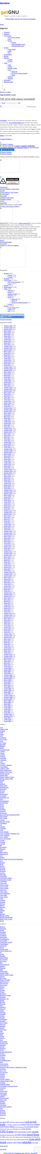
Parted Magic (4, 958)
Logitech (2, 900)
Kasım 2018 (7, 485)
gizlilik (23, 1129)
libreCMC (3, 874)
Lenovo (2, 873)
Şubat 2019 (7, 480)
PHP (1, 970)
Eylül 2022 (7, 406)
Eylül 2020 (7, 447)
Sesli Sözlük (3, 1023)
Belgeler (6, 58)
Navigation (5, 3)
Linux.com (3, 883)
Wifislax (2, 1101)
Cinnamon (3, 760)
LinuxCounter (4, 885)
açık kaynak (22, 1122)
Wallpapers (7, 80)
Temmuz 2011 (8, 635)
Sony (1, 1040)
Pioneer (2, 976)
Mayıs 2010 (7, 659)
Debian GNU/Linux (6, 772)
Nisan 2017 (7, 517)
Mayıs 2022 (7, 413)
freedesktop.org (17, 1129)
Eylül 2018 (7, 488)
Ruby (1, 1006)
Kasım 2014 (7, 567)
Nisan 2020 (7, 456)
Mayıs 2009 (7, 680)
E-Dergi (10, 61)
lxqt (1, 1137)
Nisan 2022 (7, 415)
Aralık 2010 (7, 647)
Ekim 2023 (7, 384)
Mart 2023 (7, 396)
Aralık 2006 (7, 719)
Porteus (2, 987)
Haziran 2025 (8, 350)
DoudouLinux (4, 787)
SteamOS (3, 1048)
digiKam (2, 784)
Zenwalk (2, 1112)
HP (1, 845)
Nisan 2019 (7, 476)
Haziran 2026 (8, 329)
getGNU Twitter (5, 821)
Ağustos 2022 (8, 408)
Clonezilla (3, 758)
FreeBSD (3, 809)
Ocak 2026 (7, 338)
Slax (1, 1031)
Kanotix (2, 862)
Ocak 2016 (7, 543)
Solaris (2, 1036)
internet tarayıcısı (10, 1135)
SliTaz (2, 1033)
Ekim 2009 (7, 671)
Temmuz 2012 (8, 615)
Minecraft (14, 71)
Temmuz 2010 (8, 656)
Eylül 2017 (7, 509)
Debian (13, 42)
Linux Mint (3, 895)
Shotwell (2, 1024)
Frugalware (3, 813)
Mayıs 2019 (7, 474)
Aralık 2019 (7, 463)
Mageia (2, 905)
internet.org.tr (4, 854)
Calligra (2, 751)
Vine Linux (3, 1093)
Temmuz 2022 (8, 409)
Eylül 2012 (7, 611)
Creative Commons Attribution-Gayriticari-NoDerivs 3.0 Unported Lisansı (17, 146)
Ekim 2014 (7, 569)
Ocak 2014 (7, 584)
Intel (1, 850)
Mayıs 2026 (7, 331)
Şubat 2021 (7, 439)
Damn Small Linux (6, 770)
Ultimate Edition (5, 1084)
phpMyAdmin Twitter (6, 975)
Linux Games (4, 886)
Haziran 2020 (8, 452)
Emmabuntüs (4, 803)
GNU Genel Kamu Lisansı (22, 1132)
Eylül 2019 (7, 468)
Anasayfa (7, 32)
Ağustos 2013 (8, 593)
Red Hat (2, 1002)
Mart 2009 (7, 683)
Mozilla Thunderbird (6, 917)
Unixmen (3, 1088)
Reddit (2, 1000)
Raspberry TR (4, 999)
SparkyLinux (4, 1043)
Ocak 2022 (7, 420)
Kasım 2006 (7, 721)
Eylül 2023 (7, 385)
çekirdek (27, 1142)
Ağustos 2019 (8, 469)
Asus (1, 741)
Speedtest (3, 1045)
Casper (2, 753)
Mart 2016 (7, 540)
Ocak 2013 (7, 605)
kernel (30, 1134)
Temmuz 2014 (8, 574)
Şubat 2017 (7, 521)
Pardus (2, 954)
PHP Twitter (3, 971)
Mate (1, 909)
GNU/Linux (7, 36)
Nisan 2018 (7, 497)
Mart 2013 (7, 601)
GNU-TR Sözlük (5, 839)
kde (16, 1135)
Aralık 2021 (7, 421)
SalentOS (3, 1007)
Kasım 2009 (7, 670)
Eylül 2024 (7, 365)
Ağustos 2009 (8, 675)
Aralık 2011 (7, 627)
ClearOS (2, 756)
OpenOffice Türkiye (6, 942)
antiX (1, 732)
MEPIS (2, 910)
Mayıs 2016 (7, 536)
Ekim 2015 (7, 548)
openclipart (3, 937)
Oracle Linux (4, 949)
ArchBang (3, 738)
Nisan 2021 (7, 435)
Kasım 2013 (7, 587)
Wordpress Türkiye (6, 1106)
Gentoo (2, 820)
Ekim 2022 (7, 404)
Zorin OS (3, 1115)
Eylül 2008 (7, 694)
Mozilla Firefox (4, 916)
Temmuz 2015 (8, 553)
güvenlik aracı (3, 1135)
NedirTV (10, 77)
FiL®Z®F (3, 1149)
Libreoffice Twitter (5, 880)
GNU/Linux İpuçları (14, 37)
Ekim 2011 (7, 630)
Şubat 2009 (7, 685)
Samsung (3, 1012)
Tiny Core (3, 1071)
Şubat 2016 (7, 541)
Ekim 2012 (7, 610)
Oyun (9, 70)
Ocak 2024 (7, 379)
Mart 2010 (7, 663)
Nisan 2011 (7, 641)
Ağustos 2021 (8, 428)
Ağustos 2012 (8, 613)
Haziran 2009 (8, 678)
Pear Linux (3, 961)
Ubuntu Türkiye (5, 1079)
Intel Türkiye (4, 852)
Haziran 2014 (8, 575)
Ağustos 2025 (8, 346)
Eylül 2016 (7, 529)
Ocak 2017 (7, 522)
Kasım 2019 (7, 464)
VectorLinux (4, 1091)
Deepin (2, 780)
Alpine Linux (4, 729)
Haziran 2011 (8, 637)
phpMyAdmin (4, 973)
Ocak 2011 (7, 646)
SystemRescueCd (5, 1060)
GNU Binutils (4, 832)
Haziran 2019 (8, 473)
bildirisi (2, 135)
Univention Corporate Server (8, 1086)
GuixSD (2, 844)
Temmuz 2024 (8, 368)
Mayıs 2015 (7, 557)
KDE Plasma (22, 1135)
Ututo (1, 1089)
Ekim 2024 (7, 363)
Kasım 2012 (7, 608)
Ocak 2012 (7, 625)
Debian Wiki (4, 775)
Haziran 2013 (8, 596)
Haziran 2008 (8, 699)
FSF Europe (3, 816)
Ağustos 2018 (8, 490)
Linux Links (3, 892)
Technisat (3, 1069)
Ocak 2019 (7, 481)
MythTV (2, 927)
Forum (10, 41)
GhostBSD (3, 823)
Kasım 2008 (7, 690)
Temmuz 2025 (8, 348)
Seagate (2, 1017)
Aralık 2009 (7, 668)
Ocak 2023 (7, 399)
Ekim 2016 (7, 528)
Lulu (32, 129)
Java (1, 856)
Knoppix (2, 868)
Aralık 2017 (7, 504)
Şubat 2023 (7, 397)
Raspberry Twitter (5, 995)
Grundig (2, 842)
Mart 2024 (7, 375)
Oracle (2, 947)
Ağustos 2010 (8, 654)
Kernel (2, 866)
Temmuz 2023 (8, 389)
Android (2, 731)
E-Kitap (10, 59)
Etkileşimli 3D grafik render (6, 1129)
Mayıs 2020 (7, 454)
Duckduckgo (4, 794)
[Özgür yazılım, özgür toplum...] (14, 17)
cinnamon (15, 1124)
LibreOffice (3, 876)
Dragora (2, 791)
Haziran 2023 (8, 391)
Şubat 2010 (7, 664)
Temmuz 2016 (8, 533)
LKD (1, 898)
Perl (1, 963)
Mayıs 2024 (7, 372)
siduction (2, 1026)
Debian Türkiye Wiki (6, 779)
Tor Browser (4, 1072)
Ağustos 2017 (8, 510)
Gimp (9, 65)
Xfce (1, 1108)
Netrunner (3, 928)
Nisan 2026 (7, 332)
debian (19, 1124)
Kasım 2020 (7, 444)
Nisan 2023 (7, 394)
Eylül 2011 (7, 632)
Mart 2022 (7, 416)
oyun (11, 1137)
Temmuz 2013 (8, 594)
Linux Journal (4, 888)
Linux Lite (3, 890)
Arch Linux (3, 739)
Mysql (2, 921)
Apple (2, 734)
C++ (6, 1124)
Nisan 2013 (7, 599)
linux (36, 1134)
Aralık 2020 (7, 442)
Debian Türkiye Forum (7, 777)
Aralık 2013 (7, 586)
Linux (9, 39)
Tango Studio (4, 1064)
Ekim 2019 (7, 466)
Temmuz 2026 (8, 327)
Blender (2, 746)
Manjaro (2, 907)
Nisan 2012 (7, 620)
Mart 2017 (7, 519)
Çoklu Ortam (12, 49)
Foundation (3, 120)
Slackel (2, 1028)
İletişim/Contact (8, 82)
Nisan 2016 (7, 538)
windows (10, 1142)
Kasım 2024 (7, 362)
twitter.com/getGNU (24, 223)
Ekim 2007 (7, 711)
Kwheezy (3, 871)
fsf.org (2, 240)
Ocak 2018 (7, 502)
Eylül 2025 (7, 344)
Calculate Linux (5, 750)
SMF (1, 1035)
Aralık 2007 (7, 709)
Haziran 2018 (8, 493)
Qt (1, 952)
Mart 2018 (7, 498)
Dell (1, 782)
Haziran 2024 (8, 370)
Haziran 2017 (8, 514)
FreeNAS (3, 811)
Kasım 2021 (7, 423)
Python (10, 66)
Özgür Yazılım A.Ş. (6, 951)
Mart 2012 (7, 622)
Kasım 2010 (7, 649)
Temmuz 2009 (8, 676)
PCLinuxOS (4, 959)
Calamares (10, 1124)
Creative (2, 763)
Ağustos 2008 (8, 695)
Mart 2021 (7, 437)
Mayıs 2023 (7, 392)
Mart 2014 (7, 581)
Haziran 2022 (8, 411)
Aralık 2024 (7, 360)
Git (1, 825)
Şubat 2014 (7, 582)
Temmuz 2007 (8, 716)
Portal (13, 75)
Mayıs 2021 (7, 433)
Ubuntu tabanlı (21, 1139)
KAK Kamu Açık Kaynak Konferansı (11, 859)
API (7, 1122)
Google (2, 840)
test (31, 1137)
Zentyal (2, 1110)
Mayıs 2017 (7, 516)
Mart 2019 (7, 478)
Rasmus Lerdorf (19, 1137)
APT (1, 736)
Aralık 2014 (7, 565)
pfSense (2, 966)
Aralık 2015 (7, 545)
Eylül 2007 (7, 712)
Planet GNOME (5, 980)
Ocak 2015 (7, 563)
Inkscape (2, 849)
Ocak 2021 (7, 440)
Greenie (2, 827)
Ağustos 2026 (8, 326)
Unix (26, 1139)
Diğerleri (10, 78)
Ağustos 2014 (8, 572)
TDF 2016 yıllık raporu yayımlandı (17, 99)
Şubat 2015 (7, 562)
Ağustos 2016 (8, 531)
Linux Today (4, 897)
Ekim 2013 (7, 589)
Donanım (6, 34)
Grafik (10, 51)
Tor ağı (11, 1139)
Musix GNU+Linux (6, 919)
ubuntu (14, 1139)
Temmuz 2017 (8, 512)
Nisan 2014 (7, 579)
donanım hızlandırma (19, 1126)
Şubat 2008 (7, 706)
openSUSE (3, 946)
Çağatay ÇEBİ (4, 768)
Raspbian (3, 997)
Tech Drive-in (4, 1065)
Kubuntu (2, 869)
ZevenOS (3, 1113)
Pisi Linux (3, 978)
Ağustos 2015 (8, 552)
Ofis (9, 53)
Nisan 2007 (7, 718)
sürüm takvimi (26, 1137)
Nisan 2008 (7, 702)
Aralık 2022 (7, 401)
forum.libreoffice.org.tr (18, 44)
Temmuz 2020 (8, 451)
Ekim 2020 (7, 445)
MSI (1, 912)
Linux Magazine (5, 893)
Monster (2, 914)
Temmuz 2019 (8, 471)
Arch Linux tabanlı (14, 1122)
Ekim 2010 (7, 651)
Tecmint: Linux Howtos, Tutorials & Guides (13, 1067)
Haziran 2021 (8, 432)
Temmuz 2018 (8, 492)
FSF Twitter (3, 818)
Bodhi (2, 748)
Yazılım (6, 47)
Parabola (2, 956)
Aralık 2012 (7, 606)
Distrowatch (3, 785)
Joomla (2, 857)
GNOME (3, 828)
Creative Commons (6, 765)
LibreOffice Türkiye (6, 878)
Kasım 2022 (7, 403)
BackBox (3, 744)
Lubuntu (2, 902)
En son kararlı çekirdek (31, 1127)
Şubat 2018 (7, 500)
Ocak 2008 (7, 707)
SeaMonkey (3, 1019)
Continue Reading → (6, 139)
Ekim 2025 (7, 343)
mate (3, 1137)
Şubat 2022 (7, 418)
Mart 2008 (7, 704)
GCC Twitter (4, 837)
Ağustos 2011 (8, 634)
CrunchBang (4, 767)
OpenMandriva (4, 939)
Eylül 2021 (7, 427)
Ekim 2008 (7, 692)
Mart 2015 (7, 560)
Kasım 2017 (7, 505)
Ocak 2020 (7, 461)
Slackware (3, 1029)
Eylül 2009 (7, 673)
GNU (1, 830)
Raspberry (3, 994)
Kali (1, 861)
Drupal (2, 792)
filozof (3, 103)
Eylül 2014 (7, 570)
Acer (1, 727)
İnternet (6, 56)
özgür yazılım (35, 1142)
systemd (2, 1059)
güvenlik (35, 1132)
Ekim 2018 (7, 486)
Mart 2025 (7, 355)
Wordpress (3, 1105)
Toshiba (2, 1074)
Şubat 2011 (7, 644)
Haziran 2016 (8, 534)
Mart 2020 (7, 457)
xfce (14, 1142)
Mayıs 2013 (7, 598)
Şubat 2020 (7, 459)
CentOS (2, 755)
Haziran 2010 (8, 658)
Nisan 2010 (7, 661)
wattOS (2, 1096)
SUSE (2, 1050)
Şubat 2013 (7, 603)
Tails (1, 1062)
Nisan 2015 (7, 558)
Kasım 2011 (7, 629)
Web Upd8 (3, 1100)
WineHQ (2, 1103)
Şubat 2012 (7, 623)
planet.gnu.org (4, 982)
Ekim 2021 (7, 425)
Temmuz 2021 (8, 430)
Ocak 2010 (7, 666)
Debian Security (5, 773)
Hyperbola (3, 847)
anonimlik (3, 1122)
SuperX (2, 1053)
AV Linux (3, 743)
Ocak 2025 (7, 358)
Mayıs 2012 (7, 618)
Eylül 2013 (7, 591)
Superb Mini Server (6, 1052)
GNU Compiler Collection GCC (10, 833)
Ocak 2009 (7, 687)
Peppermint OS (4, 964)
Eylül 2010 (7, 653)
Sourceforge (3, 1041)
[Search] (19, 201)
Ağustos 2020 (8, 449)
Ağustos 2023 (8, 387)
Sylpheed (3, 1055)
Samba (2, 1011)
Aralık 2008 (7, 688)
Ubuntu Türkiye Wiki (6, 1081)
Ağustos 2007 (8, 714)
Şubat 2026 (7, 336)
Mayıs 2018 (7, 495)
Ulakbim (2, 1083)
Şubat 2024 (7, 377)
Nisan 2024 (7, 373)
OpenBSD (3, 935)
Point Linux (3, 985)
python (13, 1137)
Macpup (2, 904)
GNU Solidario (4, 835)
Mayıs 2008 (7, 700)
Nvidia (2, 930)
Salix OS (2, 1009)
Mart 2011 (7, 642)
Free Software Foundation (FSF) (10, 815)
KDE (1, 864)
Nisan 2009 (7, 682)
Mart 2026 (7, 334)
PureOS (2, 990)
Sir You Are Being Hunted (19, 73)
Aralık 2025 (7, 339)
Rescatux (3, 1004)
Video (5, 63)
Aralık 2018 (7, 483)
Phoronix (3, 968)
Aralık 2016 (7, 524)
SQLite (2, 1047)
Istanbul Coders (12, 68)
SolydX (2, 1038)
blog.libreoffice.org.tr (17, 46)
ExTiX (2, 806)
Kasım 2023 (7, 382)
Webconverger (4, 1098)
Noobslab (3, 932)
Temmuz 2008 (8, 697)
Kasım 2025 (7, 341)
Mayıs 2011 (7, 639)
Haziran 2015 (8, 555)
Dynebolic (3, 796)
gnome (28, 1129)
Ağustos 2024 (8, 367)
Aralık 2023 (7, 380)
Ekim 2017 (7, 507)
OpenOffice (3, 940)
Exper (2, 804)
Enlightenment (4, 801)
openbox (7, 1137)
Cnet (1, 761)
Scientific (3, 1014)
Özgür (19, 1142)
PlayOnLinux (4, 983)
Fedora (2, 808)
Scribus (2, 1016)
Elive (1, 799)
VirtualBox (3, 1095)
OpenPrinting (4, 944)
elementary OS (4, 797)
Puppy (2, 988)
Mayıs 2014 (7, 577)
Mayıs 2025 (7, 351)
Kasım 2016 (7, 526)
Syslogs (2, 1057)
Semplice (3, 1021)
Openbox (3, 934)
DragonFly (3, 789)
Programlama (8, 54)
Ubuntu (2, 1077)
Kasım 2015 (7, 546)
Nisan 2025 (7, 353)
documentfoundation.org (16, 123)
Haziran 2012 (8, 617)
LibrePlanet (3, 881)
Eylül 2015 (7, 550)
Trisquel (2, 1076)
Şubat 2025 (7, 356)
